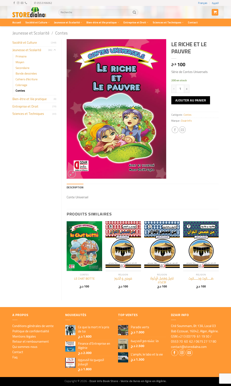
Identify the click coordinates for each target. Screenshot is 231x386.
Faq (14, 357)
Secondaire (22, 68)
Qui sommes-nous (24, 347)
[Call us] (26, 3)
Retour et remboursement (30, 341)
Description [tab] (75, 187)
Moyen (20, 62)
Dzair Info (186, 120)
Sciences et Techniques (167, 22)
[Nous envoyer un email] (22, 3)
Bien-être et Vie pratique (101, 22)
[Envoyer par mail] (182, 129)
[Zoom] (72, 174)
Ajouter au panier (190, 100)
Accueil (16, 22)
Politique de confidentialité (30, 331)
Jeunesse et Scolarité (67, 22)
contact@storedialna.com (189, 347)
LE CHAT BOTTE (84, 278)
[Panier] (215, 12)
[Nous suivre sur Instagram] (18, 3)
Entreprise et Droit (134, 22)
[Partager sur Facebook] (175, 129)
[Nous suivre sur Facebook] (14, 3)
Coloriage (21, 85)
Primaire (21, 56)
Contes (61, 33)
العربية (215, 3)
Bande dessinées (26, 73)
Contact (193, 22)
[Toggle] (54, 50)
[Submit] (134, 12)
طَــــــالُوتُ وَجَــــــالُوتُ (201, 278)
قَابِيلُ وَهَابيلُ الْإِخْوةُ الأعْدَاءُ (162, 280)
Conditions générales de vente (33, 326)
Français (202, 3)
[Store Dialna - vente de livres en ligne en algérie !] (29, 12)
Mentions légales (24, 336)
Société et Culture (36, 22)
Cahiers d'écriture (27, 79)
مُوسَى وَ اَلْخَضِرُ (123, 278)
